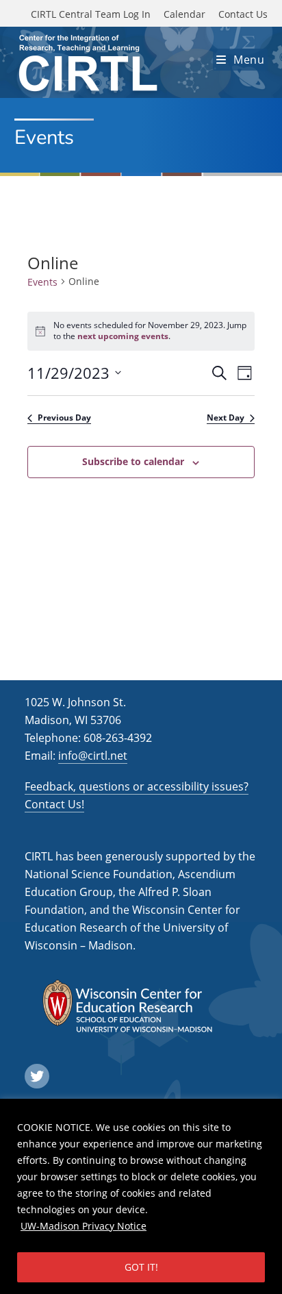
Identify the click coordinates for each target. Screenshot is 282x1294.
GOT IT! (141, 1266)
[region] (141, 1196)
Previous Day (64, 417)
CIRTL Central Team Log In (91, 14)
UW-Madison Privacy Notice (83, 1225)
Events (42, 281)
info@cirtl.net (92, 755)
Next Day (225, 417)
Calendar (184, 14)
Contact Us (243, 14)
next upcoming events (122, 336)
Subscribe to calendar (133, 461)
